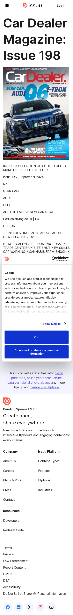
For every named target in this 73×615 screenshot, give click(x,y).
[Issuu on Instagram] (40, 607)
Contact (9, 499)
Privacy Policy (14, 311)
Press (7, 490)
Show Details (51, 323)
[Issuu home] (32, 5)
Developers (11, 520)
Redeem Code (13, 530)
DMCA (7, 574)
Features (44, 471)
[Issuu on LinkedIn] (18, 607)
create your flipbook (45, 387)
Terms (7, 548)
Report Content (14, 567)
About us (9, 461)
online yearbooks (39, 378)
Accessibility (12, 587)
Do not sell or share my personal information (36, 352)
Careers (8, 471)
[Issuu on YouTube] (51, 607)
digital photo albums (35, 382)
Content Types (49, 461)
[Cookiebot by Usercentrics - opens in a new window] (52, 259)
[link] (61, 5)
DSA (6, 580)
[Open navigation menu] (7, 5)
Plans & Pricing (13, 480)
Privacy (8, 554)
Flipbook (44, 480)
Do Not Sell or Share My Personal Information (34, 593)
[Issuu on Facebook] (7, 607)
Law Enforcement (16, 561)
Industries (45, 490)
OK (36, 337)
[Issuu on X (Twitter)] (29, 607)
